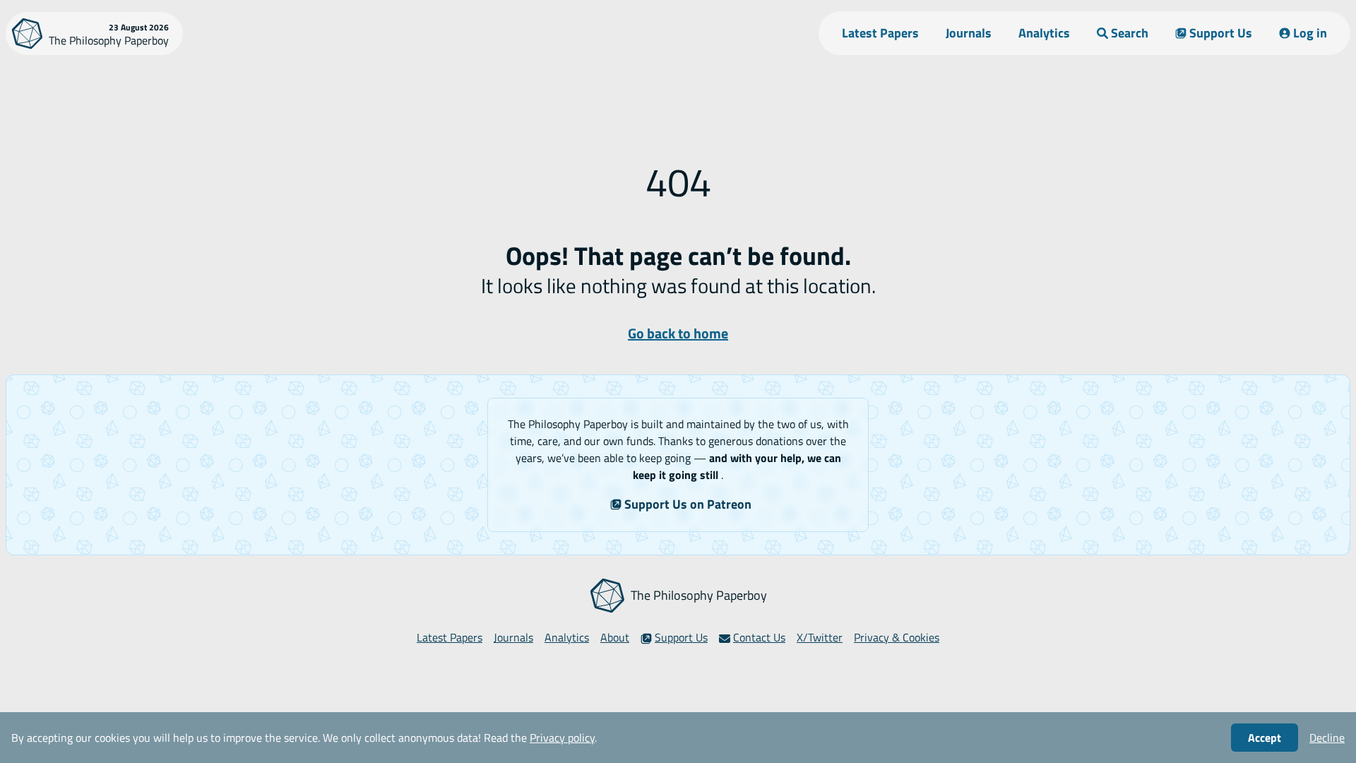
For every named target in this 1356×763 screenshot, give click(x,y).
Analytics (1044, 32)
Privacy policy (562, 737)
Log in (1310, 32)
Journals (969, 32)
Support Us (1220, 32)
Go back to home (678, 333)
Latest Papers (880, 32)
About (614, 637)
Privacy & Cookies (896, 637)
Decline (1327, 737)
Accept (1264, 737)
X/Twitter (820, 637)
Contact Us (759, 637)
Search (1129, 32)
